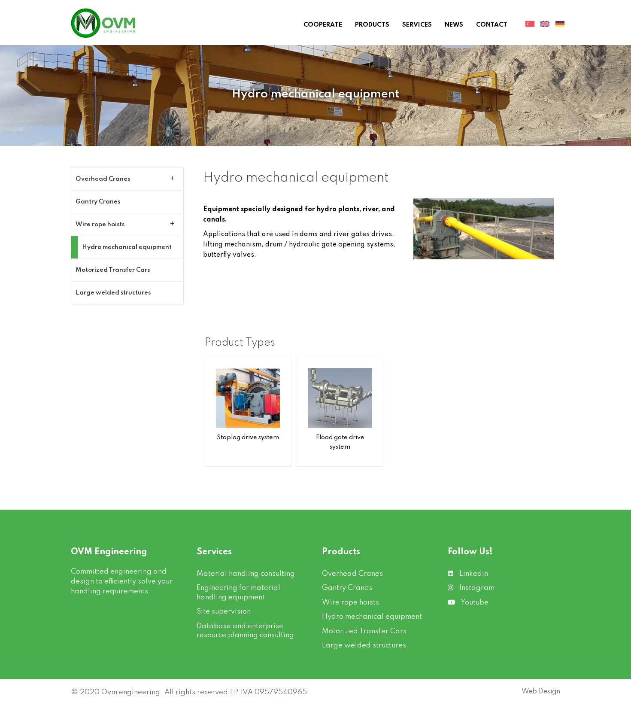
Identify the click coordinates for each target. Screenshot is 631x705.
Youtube (473, 602)
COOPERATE (322, 25)
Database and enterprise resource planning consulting (245, 631)
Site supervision (224, 611)
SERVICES (417, 25)
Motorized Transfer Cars (113, 270)
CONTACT (491, 25)
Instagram (476, 588)
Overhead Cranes (103, 179)
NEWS (454, 25)
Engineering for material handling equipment (238, 592)
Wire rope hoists (100, 225)
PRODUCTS (372, 25)
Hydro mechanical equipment (127, 247)
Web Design (541, 691)
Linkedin (473, 573)
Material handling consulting (246, 573)
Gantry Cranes (98, 202)
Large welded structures (113, 293)
